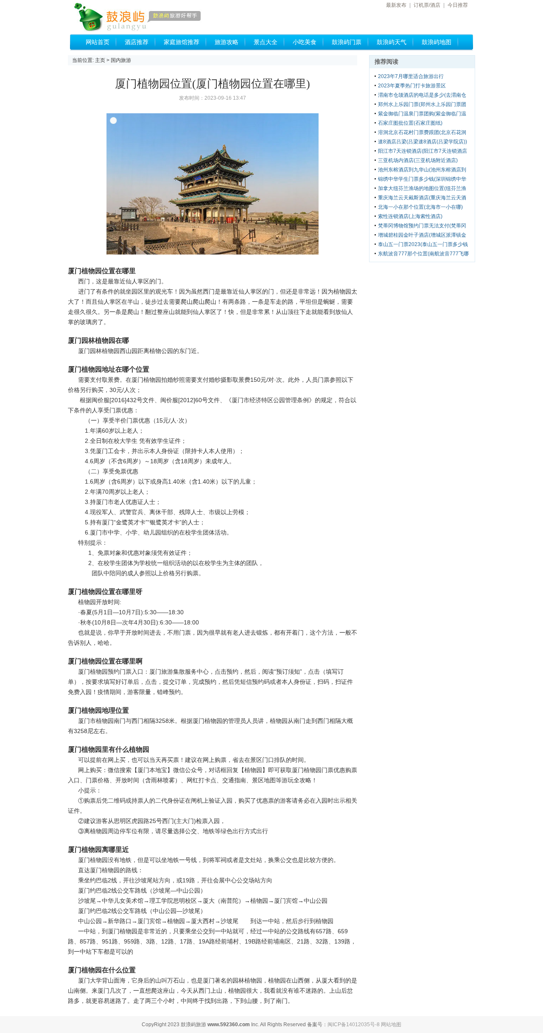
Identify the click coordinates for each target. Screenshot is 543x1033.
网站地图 (391, 1024)
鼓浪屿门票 (346, 42)
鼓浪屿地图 (436, 42)
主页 (100, 60)
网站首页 (97, 42)
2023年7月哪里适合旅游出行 (411, 76)
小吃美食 (304, 42)
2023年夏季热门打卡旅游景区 (412, 86)
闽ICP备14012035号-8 (353, 1024)
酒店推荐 (136, 42)
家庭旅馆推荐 (181, 42)
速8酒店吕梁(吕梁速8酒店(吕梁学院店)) (422, 142)
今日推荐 (458, 5)
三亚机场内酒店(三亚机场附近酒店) (418, 160)
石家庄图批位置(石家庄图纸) (410, 123)
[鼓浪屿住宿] (150, 18)
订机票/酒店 (427, 5)
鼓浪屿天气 (391, 42)
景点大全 (265, 42)
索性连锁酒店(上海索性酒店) (410, 216)
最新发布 (396, 5)
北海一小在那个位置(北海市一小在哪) (420, 207)
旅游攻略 (226, 42)
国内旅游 (121, 60)
